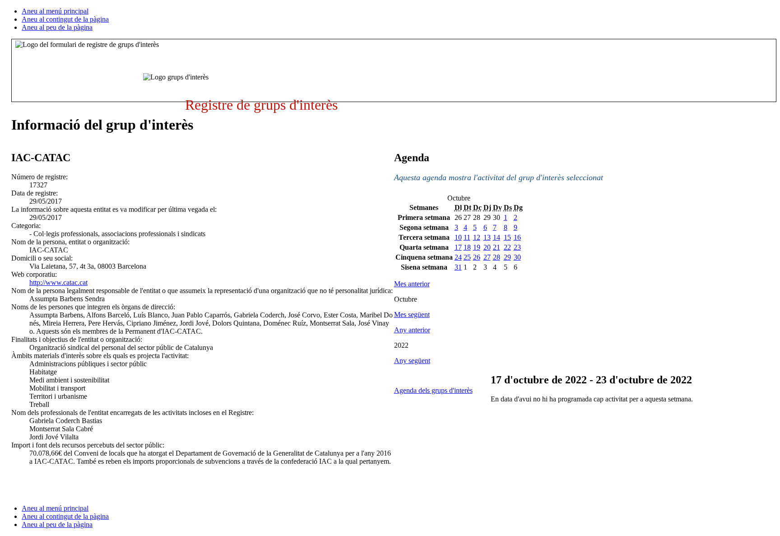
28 (496, 257)
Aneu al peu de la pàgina (57, 27)
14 (496, 237)
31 (458, 267)
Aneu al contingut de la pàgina (65, 19)
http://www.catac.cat (58, 282)
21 (496, 247)
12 (476, 237)
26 (476, 257)
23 (517, 247)
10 (458, 237)
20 (487, 247)
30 (517, 257)
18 (467, 247)
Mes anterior (412, 284)
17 (458, 247)
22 (507, 247)
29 (507, 257)
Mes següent (412, 314)
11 (467, 237)
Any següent (412, 360)
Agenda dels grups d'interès (433, 390)
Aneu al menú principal (55, 11)
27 (487, 257)
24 (458, 257)
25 (467, 257)
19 (476, 247)
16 (517, 237)
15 (507, 237)
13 (487, 237)
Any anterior (412, 330)
